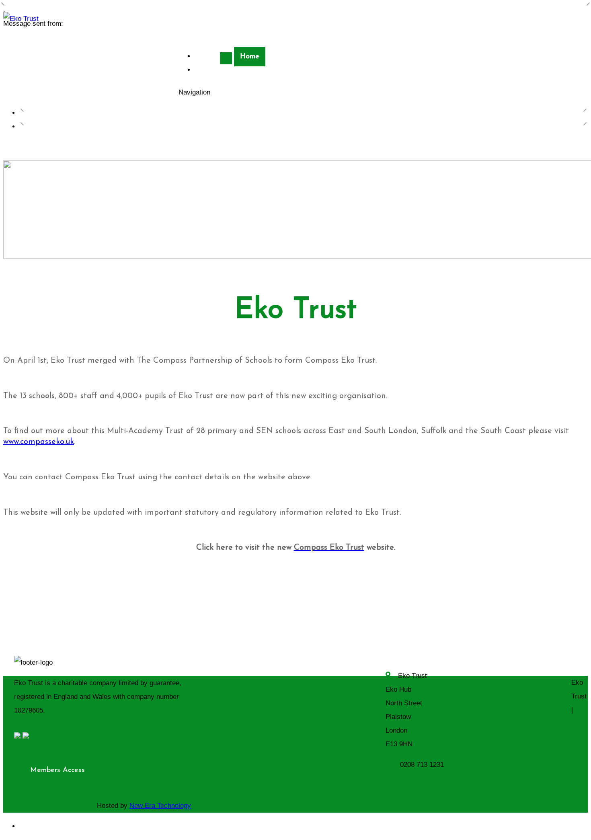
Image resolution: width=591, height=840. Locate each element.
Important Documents (232, 762)
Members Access (57, 770)
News (208, 789)
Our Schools (218, 748)
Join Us (211, 776)
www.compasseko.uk (38, 442)
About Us (214, 735)
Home (249, 56)
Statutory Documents (231, 70)
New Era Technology (160, 805)
